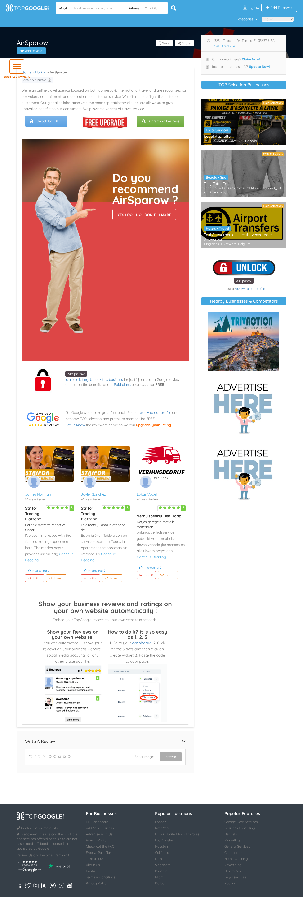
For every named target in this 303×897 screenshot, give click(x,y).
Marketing (232, 840)
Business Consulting (239, 828)
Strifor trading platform (33, 513)
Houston (161, 846)
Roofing (230, 883)
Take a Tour (94, 859)
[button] (16, 66)
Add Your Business (100, 828)
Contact (92, 871)
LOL (37, 578)
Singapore (162, 865)
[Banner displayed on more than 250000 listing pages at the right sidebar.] (243, 407)
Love (59, 578)
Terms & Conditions (100, 877)
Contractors (233, 852)
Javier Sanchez (93, 494)
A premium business (163, 121)
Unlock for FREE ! (49, 121)
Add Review (33, 51)
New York (162, 828)
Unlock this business (106, 379)
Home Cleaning (236, 859)
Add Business (280, 7)
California (162, 852)
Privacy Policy (96, 883)
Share (186, 43)
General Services (237, 846)
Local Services (217, 130)
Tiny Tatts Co (215, 183)
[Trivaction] (243, 341)
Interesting (41, 570)
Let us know (75, 425)
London (160, 822)
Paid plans (122, 384)
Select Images (144, 757)
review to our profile (154, 412)
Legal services (235, 877)
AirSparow (76, 374)
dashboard (142, 642)
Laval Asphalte (217, 136)
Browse (170, 757)
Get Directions (225, 46)
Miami (159, 877)
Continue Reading (151, 557)
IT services (232, 871)
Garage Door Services (241, 822)
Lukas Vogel (147, 494)
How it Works (96, 840)
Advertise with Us (99, 834)
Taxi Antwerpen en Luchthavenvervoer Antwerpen (238, 237)
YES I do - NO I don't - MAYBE (144, 214)
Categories (244, 19)
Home (26, 72)
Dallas (159, 883)
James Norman (38, 494)
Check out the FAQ (100, 846)
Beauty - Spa (216, 177)
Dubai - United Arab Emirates (177, 834)
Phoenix (161, 871)
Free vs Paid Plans (99, 852)
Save (165, 43)
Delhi (159, 859)
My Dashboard (97, 822)
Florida (40, 72)
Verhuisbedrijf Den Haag (159, 516)
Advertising (232, 865)
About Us (93, 865)
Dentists (230, 834)
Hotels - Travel (217, 228)
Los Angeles (164, 840)
